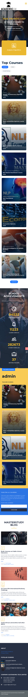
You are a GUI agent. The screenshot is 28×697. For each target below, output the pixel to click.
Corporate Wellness (8, 272)
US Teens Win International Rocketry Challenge (13, 589)
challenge (5, 600)
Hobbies (7, 598)
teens (14, 600)
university (12, 635)
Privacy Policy (4, 653)
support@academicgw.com (11, 684)
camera (5, 564)
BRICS (8, 635)
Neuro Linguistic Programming (10, 143)
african (4, 635)
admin (9, 376)
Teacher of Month (8, 369)
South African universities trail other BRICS (13, 623)
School (12, 564)
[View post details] (14, 538)
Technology (8, 563)
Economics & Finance (8, 222)
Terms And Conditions (7, 651)
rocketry (10, 600)
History (5, 92)
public (8, 564)
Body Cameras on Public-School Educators (11, 552)
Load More (14, 281)
